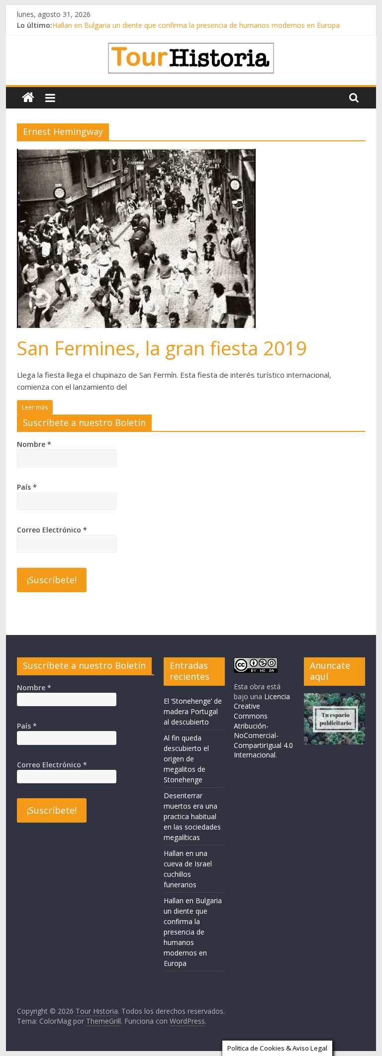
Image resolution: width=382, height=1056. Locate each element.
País (27, 487)
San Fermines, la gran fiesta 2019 (162, 348)
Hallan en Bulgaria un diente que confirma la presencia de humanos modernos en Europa (196, 28)
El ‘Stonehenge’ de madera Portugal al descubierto (193, 711)
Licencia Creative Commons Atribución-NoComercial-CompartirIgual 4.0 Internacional (263, 726)
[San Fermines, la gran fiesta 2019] (136, 154)
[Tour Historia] (28, 97)
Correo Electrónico (52, 529)
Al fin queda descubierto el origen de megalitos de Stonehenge (186, 758)
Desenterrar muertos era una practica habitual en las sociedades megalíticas (192, 816)
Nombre (34, 444)
